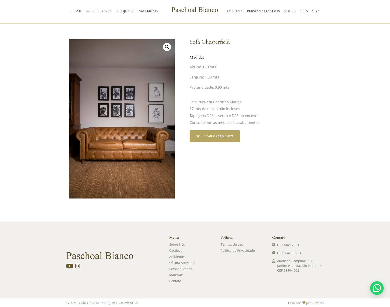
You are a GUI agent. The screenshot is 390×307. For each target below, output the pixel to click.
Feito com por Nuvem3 (306, 303)
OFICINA (235, 11)
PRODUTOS (96, 11)
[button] (167, 47)
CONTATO (309, 11)
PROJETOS (125, 11)
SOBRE (290, 11)
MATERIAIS (148, 11)
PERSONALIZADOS (263, 11)
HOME (76, 11)
